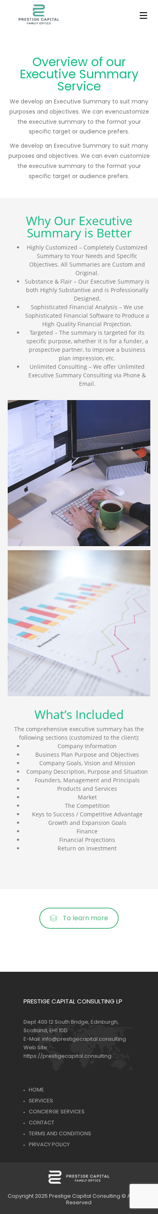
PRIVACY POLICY (49, 1144)
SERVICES (41, 1100)
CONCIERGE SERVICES (57, 1111)
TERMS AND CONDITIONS (60, 1133)
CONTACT (41, 1122)
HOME (36, 1089)
